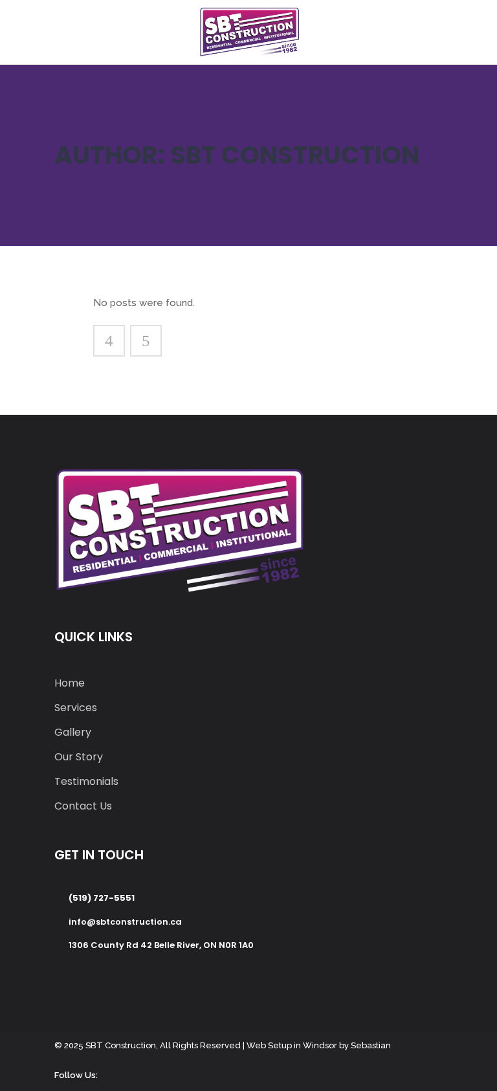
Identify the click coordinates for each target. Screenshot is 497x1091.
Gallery (72, 732)
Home (69, 683)
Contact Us (83, 806)
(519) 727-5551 (102, 898)
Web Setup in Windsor (292, 1045)
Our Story (78, 756)
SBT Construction (120, 1045)
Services (75, 707)
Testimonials (86, 781)
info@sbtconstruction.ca (125, 922)
